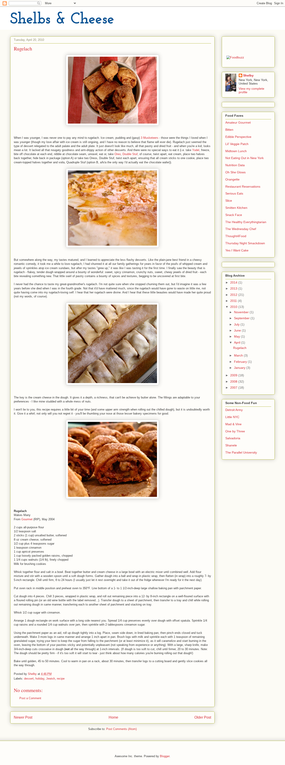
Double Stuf (130, 154)
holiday (39, 678)
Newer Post (23, 717)
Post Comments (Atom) (121, 729)
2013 (234, 288)
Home (113, 717)
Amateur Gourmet (238, 122)
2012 (234, 294)
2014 (234, 282)
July (237, 324)
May (237, 336)
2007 (234, 387)
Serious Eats (234, 193)
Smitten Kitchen (236, 207)
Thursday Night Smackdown (245, 243)
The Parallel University (241, 452)
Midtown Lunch (236, 151)
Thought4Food (235, 236)
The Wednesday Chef (240, 229)
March (239, 355)
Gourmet (27, 519)
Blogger (164, 756)
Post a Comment (30, 698)
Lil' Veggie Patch (236, 144)
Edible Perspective (238, 137)
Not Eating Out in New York (244, 158)
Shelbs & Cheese (62, 19)
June (238, 330)
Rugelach (239, 348)
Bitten (229, 129)
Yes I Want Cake (236, 250)
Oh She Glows (235, 172)
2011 (234, 301)
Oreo (117, 154)
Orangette (232, 179)
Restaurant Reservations (242, 186)
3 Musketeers (150, 137)
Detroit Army (234, 410)
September (242, 318)
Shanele (231, 445)
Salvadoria (232, 438)
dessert (29, 678)
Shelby (248, 75)
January (240, 367)
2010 (234, 307)
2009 (234, 375)
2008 (234, 381)
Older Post (202, 717)
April (237, 342)
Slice (228, 200)
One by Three (235, 431)
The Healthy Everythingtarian (245, 222)
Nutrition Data (235, 165)
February (241, 361)
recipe (61, 678)
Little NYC (232, 417)
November (242, 312)
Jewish (50, 678)
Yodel (195, 150)
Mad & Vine (233, 424)
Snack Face (233, 215)
